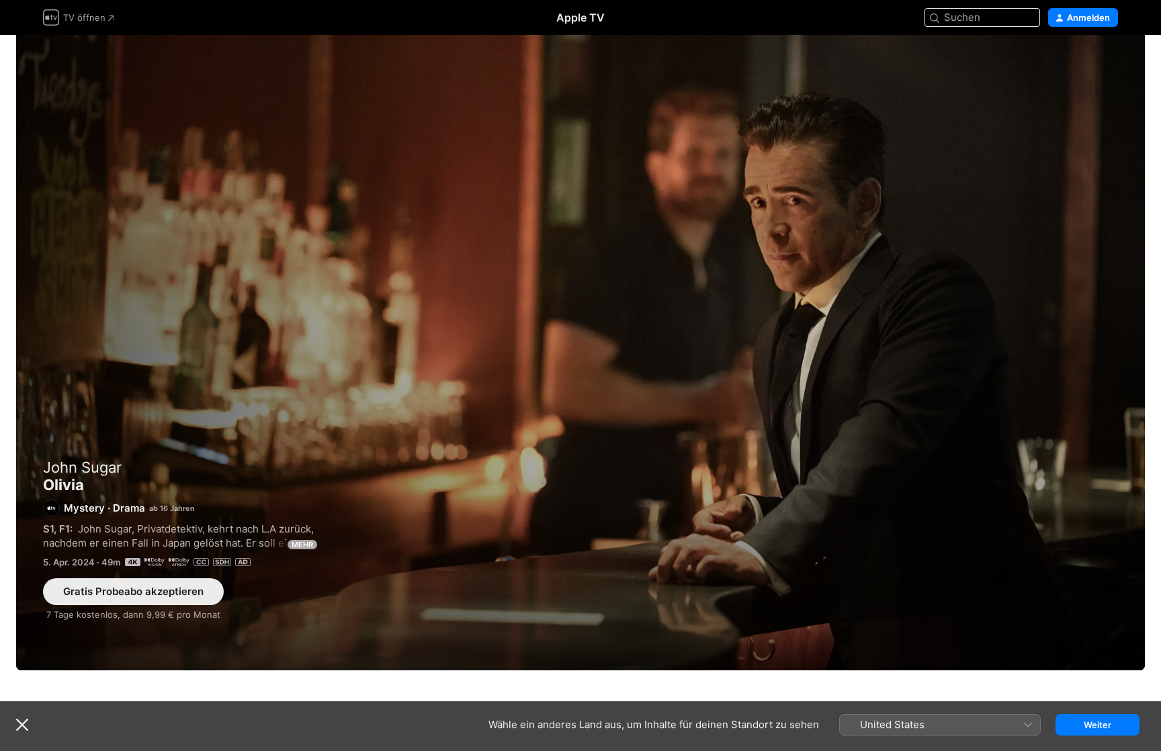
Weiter (1097, 724)
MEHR (302, 544)
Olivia (580, 352)
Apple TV (580, 17)
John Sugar (82, 467)
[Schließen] (22, 725)
